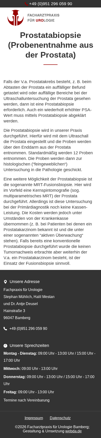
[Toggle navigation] (90, 17)
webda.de (73, 431)
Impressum (34, 418)
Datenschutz (60, 418)
